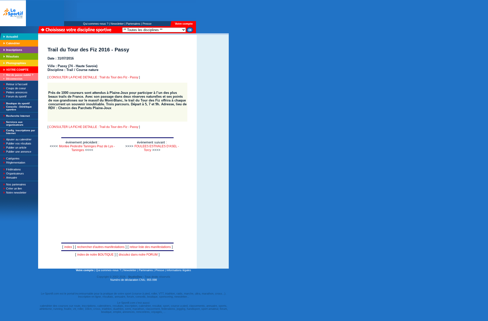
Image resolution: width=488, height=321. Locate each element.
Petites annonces (16, 92)
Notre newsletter (16, 192)
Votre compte (184, 23)
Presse (147, 23)
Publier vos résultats (18, 143)
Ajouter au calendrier (19, 139)
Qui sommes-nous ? (95, 23)
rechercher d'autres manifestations (101, 247)
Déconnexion (14, 78)
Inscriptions (14, 49)
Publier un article (16, 147)
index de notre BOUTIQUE (95, 254)
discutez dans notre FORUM (138, 254)
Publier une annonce (18, 151)
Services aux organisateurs (14, 123)
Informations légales (178, 270)
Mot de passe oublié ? (19, 75)
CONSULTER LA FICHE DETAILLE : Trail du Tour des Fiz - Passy (93, 77)
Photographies (16, 63)
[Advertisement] (212, 69)
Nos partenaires (16, 184)
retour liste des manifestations (150, 247)
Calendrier (13, 43)
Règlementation (15, 162)
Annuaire (11, 177)
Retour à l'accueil (16, 84)
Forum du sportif (16, 96)
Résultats (12, 56)
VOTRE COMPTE (17, 69)
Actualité (12, 36)
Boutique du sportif (17, 103)
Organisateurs (15, 173)
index (68, 247)
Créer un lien (14, 188)
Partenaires (133, 23)
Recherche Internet (18, 115)
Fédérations (13, 169)
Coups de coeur (16, 88)
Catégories (13, 158)
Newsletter (117, 23)
